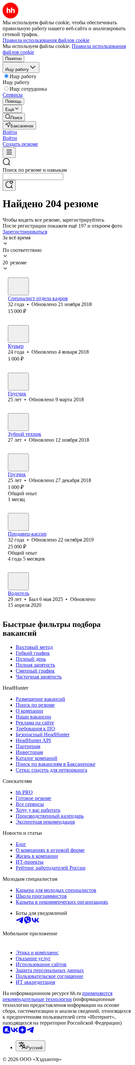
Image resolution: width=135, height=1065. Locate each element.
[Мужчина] (18, 286)
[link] (14, 117)
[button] (10, 132)
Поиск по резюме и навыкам (35, 170)
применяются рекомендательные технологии (57, 996)
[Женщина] (18, 334)
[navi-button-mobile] (9, 152)
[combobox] (33, 176)
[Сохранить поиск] (9, 185)
